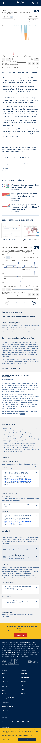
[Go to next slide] (34, 303)
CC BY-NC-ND (21, 295)
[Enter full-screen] (37, 63)
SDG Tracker (5, 694)
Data (3, 677)
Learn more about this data (9, 293)
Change (29, 257)
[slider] (12, 59)
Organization (25, 677)
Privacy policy (6, 727)
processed (14, 157)
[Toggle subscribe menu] (37, 3)
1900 (8, 59)
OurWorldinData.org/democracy (9, 64)
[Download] (29, 63)
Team (22, 685)
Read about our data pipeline (10, 368)
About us (24, 673)
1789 (8, 289)
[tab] (4, 17)
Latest (3, 690)
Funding (23, 681)
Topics (3, 673)
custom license (10, 652)
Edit (34, 17)
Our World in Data (20, 3)
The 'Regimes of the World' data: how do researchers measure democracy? (22, 67)
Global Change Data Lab (28, 642)
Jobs (22, 689)
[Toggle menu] (3, 3)
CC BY (19, 64)
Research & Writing (7, 706)
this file (22, 413)
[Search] (33, 3)
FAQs (16, 656)
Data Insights (5, 681)
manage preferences (26, 735)
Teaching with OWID (8, 698)
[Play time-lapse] (3, 59)
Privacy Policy (15, 735)
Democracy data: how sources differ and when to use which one (22, 298)
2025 (36, 59)
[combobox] (33, 3)
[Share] (33, 63)
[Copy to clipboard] (34, 473)
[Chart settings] (37, 257)
